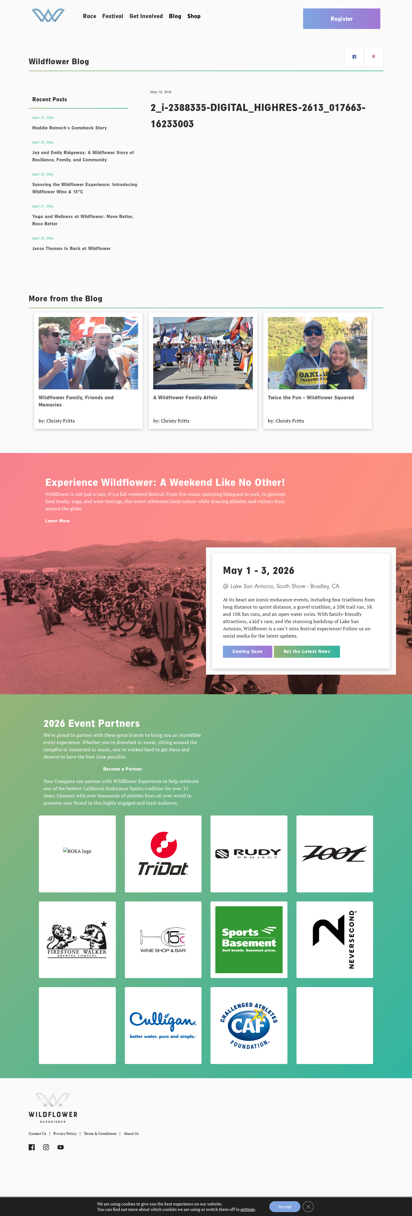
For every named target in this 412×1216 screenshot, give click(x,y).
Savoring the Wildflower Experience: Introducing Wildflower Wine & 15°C (84, 188)
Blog (175, 16)
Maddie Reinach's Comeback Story (69, 128)
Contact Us (37, 1133)
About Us (131, 1133)
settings (247, 1209)
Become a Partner (122, 769)
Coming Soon (248, 651)
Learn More (57, 521)
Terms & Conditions (100, 1133)
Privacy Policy (65, 1133)
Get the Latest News (307, 651)
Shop (194, 16)
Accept (284, 1206)
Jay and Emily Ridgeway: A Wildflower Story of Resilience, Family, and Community (83, 156)
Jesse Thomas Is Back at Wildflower (71, 248)
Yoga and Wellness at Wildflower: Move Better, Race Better (82, 220)
